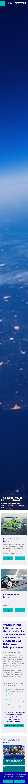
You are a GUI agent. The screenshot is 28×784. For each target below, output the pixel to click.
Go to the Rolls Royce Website (13, 725)
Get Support (7, 558)
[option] (14, 755)
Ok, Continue (18, 781)
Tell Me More (7, 781)
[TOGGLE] (2, 3)
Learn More (19, 558)
